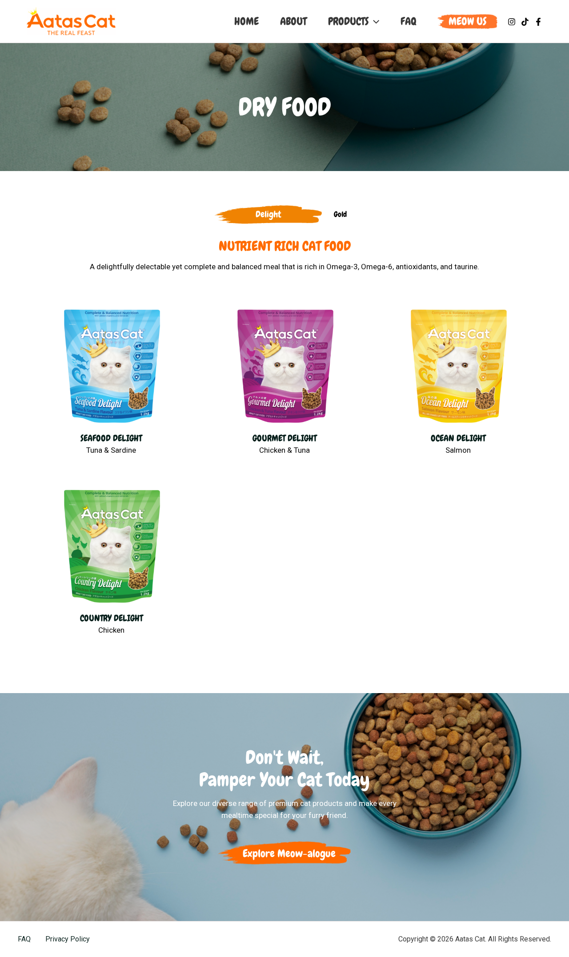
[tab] (268, 214)
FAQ (24, 939)
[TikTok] (525, 22)
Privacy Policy (67, 939)
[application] (374, 21)
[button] (467, 21)
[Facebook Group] (538, 22)
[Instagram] (512, 22)
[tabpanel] (284, 447)
